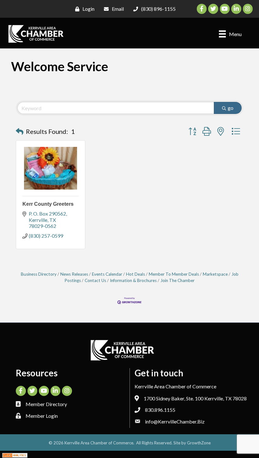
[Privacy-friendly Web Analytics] (14, 454)
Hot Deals (135, 274)
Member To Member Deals (174, 274)
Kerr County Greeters (48, 204)
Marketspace (215, 274)
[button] (19, 131)
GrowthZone (199, 442)
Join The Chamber (177, 280)
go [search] (230, 108)
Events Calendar (107, 274)
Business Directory (39, 274)
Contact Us (95, 280)
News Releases (74, 274)
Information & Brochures (133, 280)
